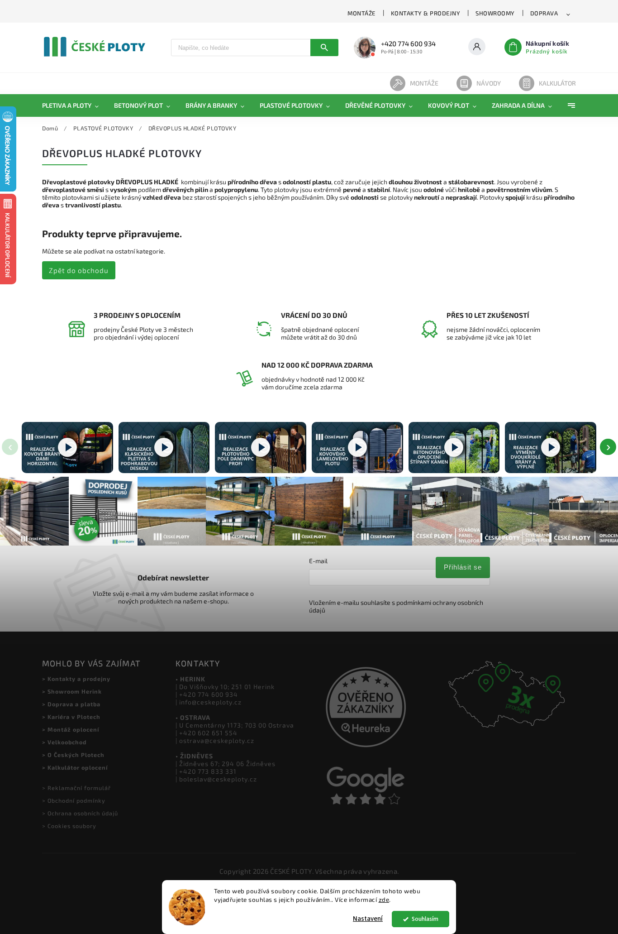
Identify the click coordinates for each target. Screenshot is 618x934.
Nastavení (368, 919)
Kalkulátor (557, 83)
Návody (488, 83)
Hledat (324, 47)
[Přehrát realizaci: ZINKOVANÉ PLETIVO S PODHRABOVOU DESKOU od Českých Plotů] (164, 447)
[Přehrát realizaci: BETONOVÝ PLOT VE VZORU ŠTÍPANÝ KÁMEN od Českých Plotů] (454, 447)
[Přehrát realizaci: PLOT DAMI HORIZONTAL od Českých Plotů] (67, 447)
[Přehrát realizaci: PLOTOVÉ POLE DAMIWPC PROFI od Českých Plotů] (260, 447)
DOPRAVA (544, 13)
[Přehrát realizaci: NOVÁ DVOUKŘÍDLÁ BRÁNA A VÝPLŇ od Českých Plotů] (550, 447)
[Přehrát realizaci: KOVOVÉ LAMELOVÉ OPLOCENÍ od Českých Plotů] (357, 447)
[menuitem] (74, 105)
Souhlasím (425, 919)
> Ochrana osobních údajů (80, 813)
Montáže (424, 83)
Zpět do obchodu (79, 270)
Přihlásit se (463, 567)
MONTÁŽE (361, 13)
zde (384, 899)
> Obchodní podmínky (73, 800)
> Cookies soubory (69, 825)
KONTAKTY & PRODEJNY (426, 13)
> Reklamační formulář (76, 787)
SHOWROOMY (495, 13)
